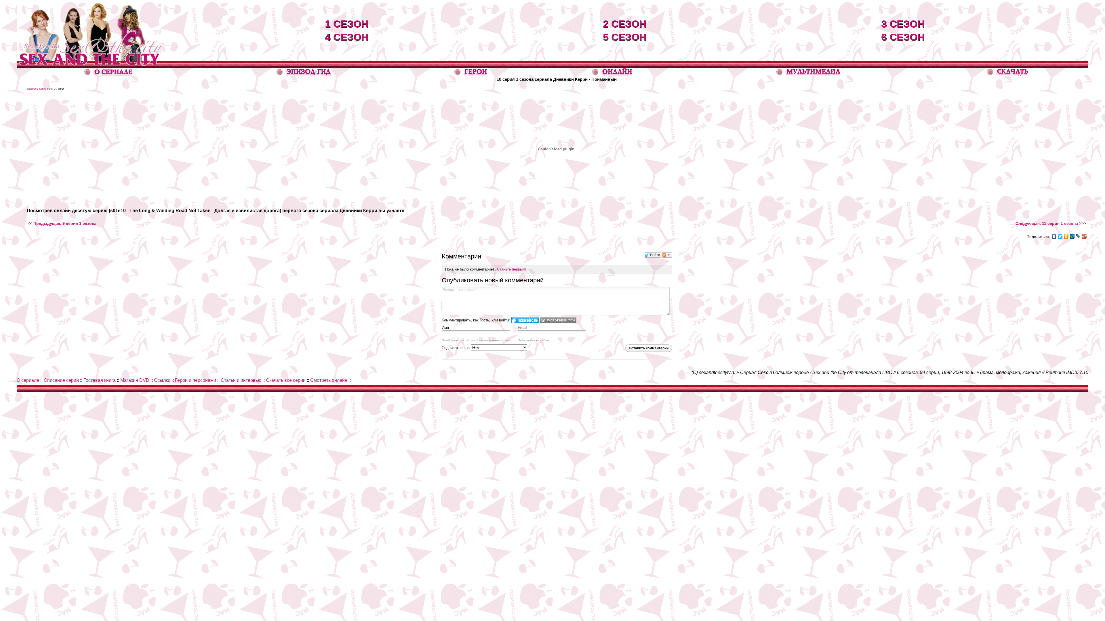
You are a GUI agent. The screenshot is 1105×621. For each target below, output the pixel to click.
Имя (445, 327)
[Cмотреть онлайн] (612, 74)
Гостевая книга (99, 380)
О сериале (28, 380)
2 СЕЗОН (624, 23)
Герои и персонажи (195, 380)
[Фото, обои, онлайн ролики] (808, 74)
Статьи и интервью (241, 380)
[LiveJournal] (1078, 236)
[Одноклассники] (1066, 236)
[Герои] (471, 74)
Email (522, 327)
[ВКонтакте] (1054, 236)
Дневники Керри (36, 89)
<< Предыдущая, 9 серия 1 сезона (62, 223)
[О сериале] (108, 74)
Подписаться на (456, 348)
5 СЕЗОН (624, 37)
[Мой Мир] (1072, 236)
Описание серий (61, 380)
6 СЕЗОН (903, 37)
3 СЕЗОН (903, 23)
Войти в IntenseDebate (525, 320)
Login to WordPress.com (558, 320)
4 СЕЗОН (346, 37)
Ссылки (162, 380)
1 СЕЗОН (346, 23)
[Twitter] (1060, 236)
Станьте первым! (511, 269)
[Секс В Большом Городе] (89, 59)
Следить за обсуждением (667, 255)
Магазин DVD (134, 380)
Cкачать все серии (286, 380)
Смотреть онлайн (328, 380)
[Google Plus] (1084, 236)
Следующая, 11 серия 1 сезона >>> (1051, 223)
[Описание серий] (303, 74)
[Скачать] (1008, 74)
